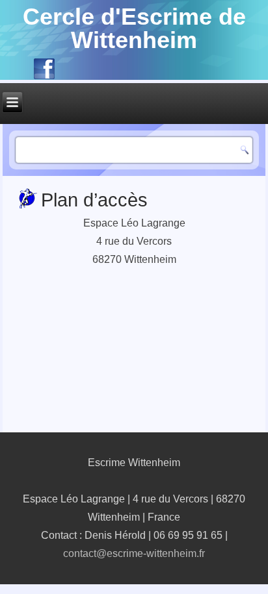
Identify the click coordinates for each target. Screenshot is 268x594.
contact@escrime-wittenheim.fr (134, 553)
